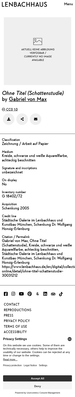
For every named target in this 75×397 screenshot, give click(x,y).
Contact (12, 304)
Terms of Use (15, 326)
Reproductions (18, 310)
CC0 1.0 (11, 109)
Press (8, 315)
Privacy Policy (17, 321)
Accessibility (15, 332)
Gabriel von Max (28, 99)
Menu (68, 4)
